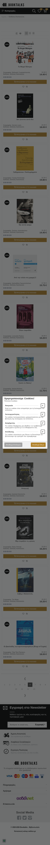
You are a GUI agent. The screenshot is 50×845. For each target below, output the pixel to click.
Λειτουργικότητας (12, 414)
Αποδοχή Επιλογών (13, 445)
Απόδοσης (9, 432)
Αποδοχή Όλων (38, 445)
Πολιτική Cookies (10, 401)
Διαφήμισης (10, 423)
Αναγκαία (9, 405)
